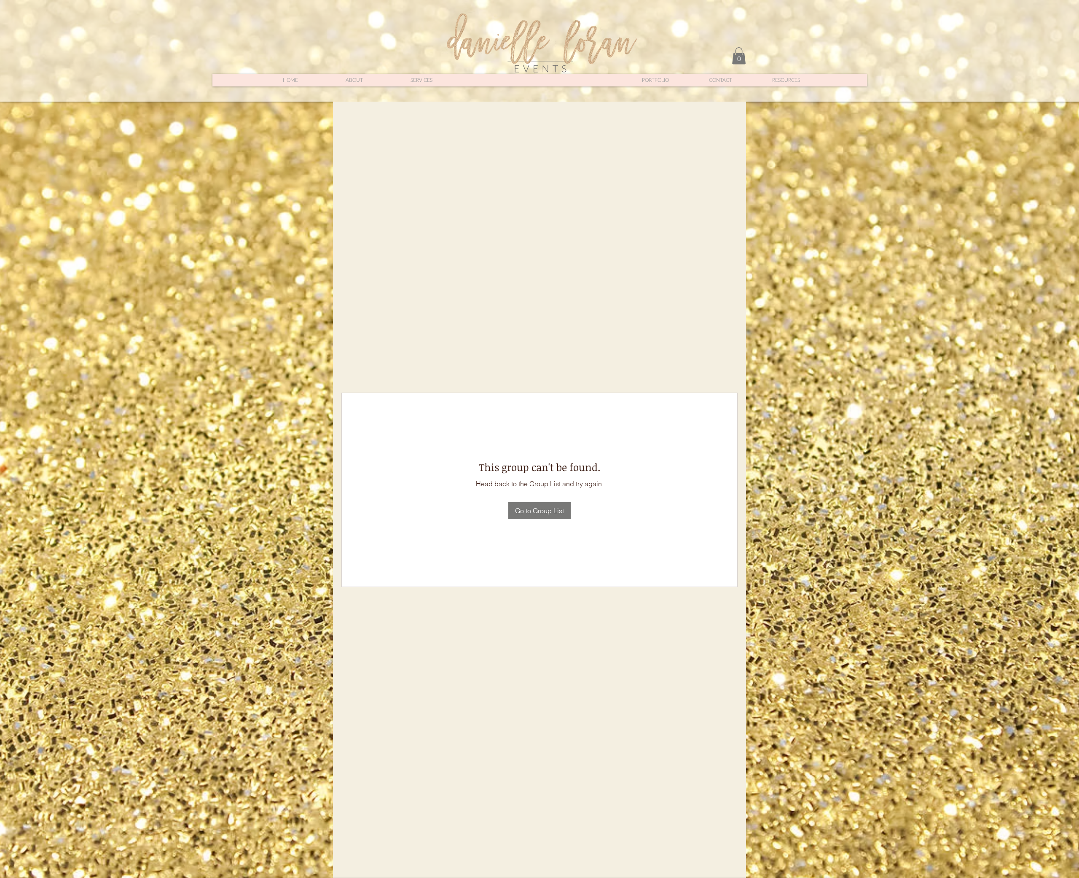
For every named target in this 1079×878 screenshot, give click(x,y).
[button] (739, 56)
